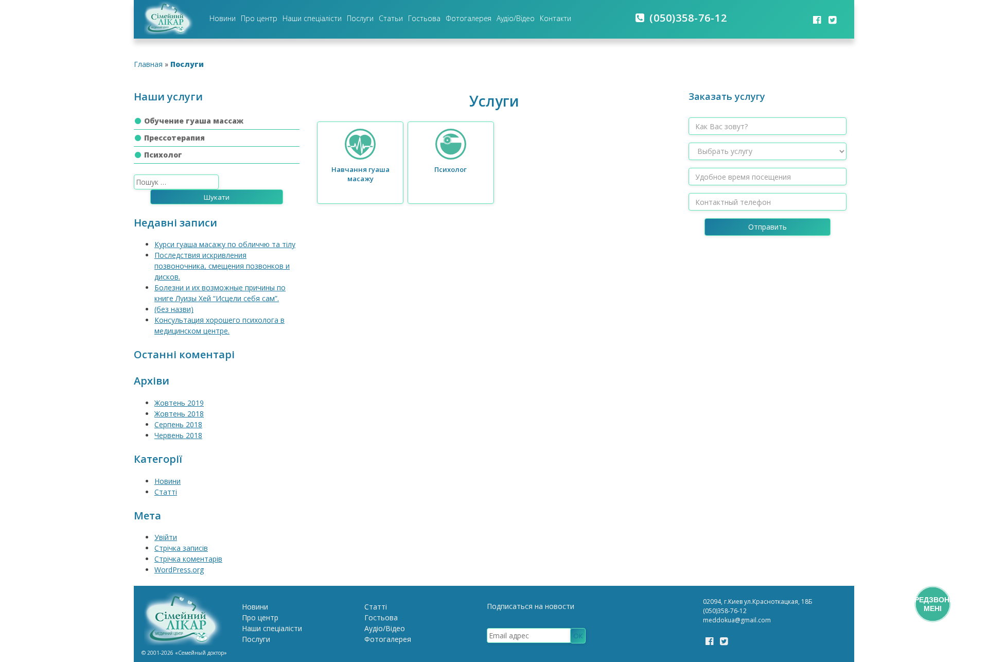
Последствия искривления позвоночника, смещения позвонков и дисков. (222, 266)
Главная (148, 64)
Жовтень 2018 (179, 414)
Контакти (555, 18)
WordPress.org (179, 569)
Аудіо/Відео (516, 18)
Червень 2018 (178, 435)
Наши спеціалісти (312, 18)
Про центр (259, 18)
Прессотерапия (174, 138)
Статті (165, 492)
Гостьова (424, 18)
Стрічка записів (181, 548)
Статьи (391, 18)
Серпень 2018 (178, 424)
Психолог (163, 155)
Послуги (360, 18)
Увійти (165, 537)
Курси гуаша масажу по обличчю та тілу (224, 244)
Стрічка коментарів (188, 559)
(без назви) (173, 309)
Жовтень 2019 (179, 403)
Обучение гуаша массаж (193, 121)
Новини (222, 18)
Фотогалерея (468, 18)
